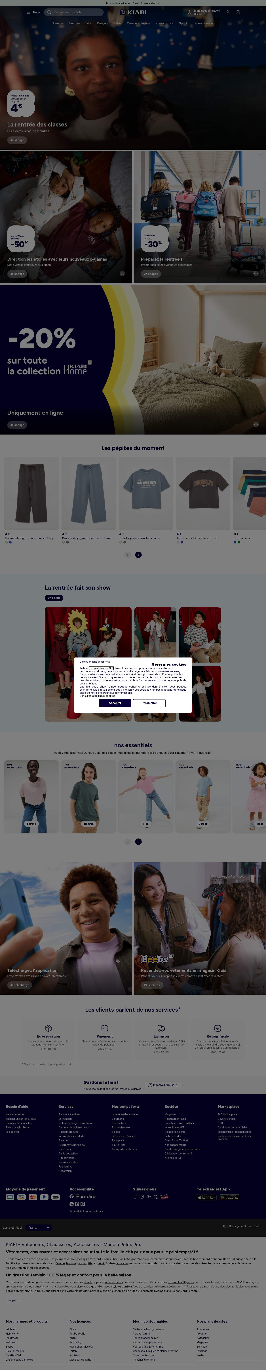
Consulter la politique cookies (97, 695)
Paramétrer (149, 703)
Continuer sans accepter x (95, 661)
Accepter (115, 703)
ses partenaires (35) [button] (101, 668)
